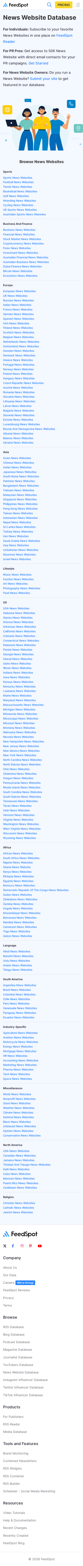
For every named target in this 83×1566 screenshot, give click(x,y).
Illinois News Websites (17, 668)
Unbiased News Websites (19, 1126)
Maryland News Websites (19, 700)
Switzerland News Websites (21, 346)
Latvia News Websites (17, 406)
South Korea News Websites (21, 476)
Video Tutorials (14, 1513)
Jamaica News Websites (19, 1160)
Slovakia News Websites (19, 396)
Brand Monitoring (15, 1453)
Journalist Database (17, 1357)
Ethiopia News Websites (18, 876)
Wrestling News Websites (19, 200)
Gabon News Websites (17, 936)
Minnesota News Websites (20, 713)
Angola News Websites (18, 908)
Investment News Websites (20, 252)
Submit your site (43, 79)
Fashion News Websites (18, 579)
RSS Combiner (13, 1476)
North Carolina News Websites (22, 759)
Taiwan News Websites (18, 513)
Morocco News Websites (19, 885)
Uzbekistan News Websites (20, 549)
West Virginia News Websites (22, 828)
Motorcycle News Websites (20, 1041)
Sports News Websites (17, 177)
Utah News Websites (16, 810)
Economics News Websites (20, 275)
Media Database (15, 1432)
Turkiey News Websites (18, 531)
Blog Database (14, 1334)
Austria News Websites (18, 387)
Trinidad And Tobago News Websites (27, 1164)
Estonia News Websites (18, 419)
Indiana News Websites (18, 672)
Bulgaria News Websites (18, 410)
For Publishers (13, 1417)
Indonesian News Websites (20, 517)
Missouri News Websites (19, 723)
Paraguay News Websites (19, 1012)
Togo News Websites (16, 931)
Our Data (9, 1275)
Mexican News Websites (19, 1178)
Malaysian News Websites (20, 494)
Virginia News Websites (18, 819)
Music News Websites (17, 574)
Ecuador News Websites (18, 1017)
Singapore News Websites (20, 499)
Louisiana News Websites (19, 691)
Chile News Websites (16, 999)
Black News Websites (17, 1121)
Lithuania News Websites (19, 401)
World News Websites (17, 1094)
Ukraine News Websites (18, 442)
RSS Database (13, 1327)
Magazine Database (17, 1349)
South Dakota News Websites (22, 796)
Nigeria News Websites (18, 862)
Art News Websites (15, 583)
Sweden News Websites (18, 350)
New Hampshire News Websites (23, 741)
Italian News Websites (17, 304)
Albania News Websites (18, 433)
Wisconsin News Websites (20, 833)
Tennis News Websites (17, 186)
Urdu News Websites (16, 960)
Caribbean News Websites (20, 1187)
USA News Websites (16, 608)
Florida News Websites (17, 649)
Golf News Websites (16, 196)
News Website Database (21, 1372)
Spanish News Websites (18, 318)
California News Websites (19, 631)
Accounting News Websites (20, 1060)
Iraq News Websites (16, 545)
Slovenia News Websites (19, 415)
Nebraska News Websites (19, 732)
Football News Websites (18, 182)
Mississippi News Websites (20, 718)
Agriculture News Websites (20, 1032)
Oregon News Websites (18, 778)
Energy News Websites (18, 1046)
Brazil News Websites (17, 989)
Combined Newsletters (19, 1461)
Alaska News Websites (18, 617)
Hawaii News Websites (17, 658)
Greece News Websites (18, 360)
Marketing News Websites (20, 1064)
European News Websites (19, 291)
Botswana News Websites (20, 917)
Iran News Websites (16, 536)
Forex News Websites (17, 248)
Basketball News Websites (20, 191)
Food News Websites (16, 592)
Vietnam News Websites (18, 490)
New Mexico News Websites (21, 750)
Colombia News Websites (19, 994)
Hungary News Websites (19, 378)
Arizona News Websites (18, 622)
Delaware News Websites (19, 645)
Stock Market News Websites (22, 239)
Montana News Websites (19, 727)
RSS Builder (11, 1484)
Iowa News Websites (16, 677)
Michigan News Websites (19, 709)
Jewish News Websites (18, 1212)
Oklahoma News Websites (20, 773)
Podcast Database (16, 1342)
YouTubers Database (18, 1365)
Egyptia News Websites (18, 881)
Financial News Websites (19, 234)
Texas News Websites (17, 805)
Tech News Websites (16, 1074)
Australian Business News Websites (26, 262)
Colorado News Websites (19, 636)
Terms (7, 1305)
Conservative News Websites (22, 1135)
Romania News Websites (19, 392)
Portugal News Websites (19, 364)
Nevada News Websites (18, 736)
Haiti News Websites (16, 1169)
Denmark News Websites (19, 355)
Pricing (64, 5)
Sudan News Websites (17, 894)
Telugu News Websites (17, 969)
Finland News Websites (18, 327)
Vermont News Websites (19, 815)
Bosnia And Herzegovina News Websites (29, 428)
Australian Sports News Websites (24, 214)
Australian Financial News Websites (25, 257)
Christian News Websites (19, 1203)
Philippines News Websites (20, 504)
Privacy (8, 1298)
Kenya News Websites (17, 871)
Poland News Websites (18, 373)
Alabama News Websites (19, 613)
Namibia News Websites (18, 922)
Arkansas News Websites (19, 626)
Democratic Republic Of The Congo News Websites (36, 890)
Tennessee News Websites (20, 801)
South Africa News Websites (21, 858)
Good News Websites (17, 1103)
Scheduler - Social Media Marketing (29, 1491)
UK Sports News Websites (20, 209)
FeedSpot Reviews (16, 1290)
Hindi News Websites (16, 951)
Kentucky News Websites (19, 686)
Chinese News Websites (18, 462)
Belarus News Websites (18, 438)
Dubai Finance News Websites (22, 266)
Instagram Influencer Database (25, 1380)
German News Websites (18, 314)
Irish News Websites (16, 323)
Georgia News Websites (18, 654)
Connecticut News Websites (21, 640)
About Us (10, 1267)
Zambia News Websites (18, 904)
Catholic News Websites (18, 1207)
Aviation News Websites (18, 1037)
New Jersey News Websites (21, 746)
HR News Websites (15, 1055)
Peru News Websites (16, 1003)
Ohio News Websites (16, 769)
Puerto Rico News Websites (20, 1183)
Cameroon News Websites (20, 926)
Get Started (38, 63)
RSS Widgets (12, 1468)
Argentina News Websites (19, 985)
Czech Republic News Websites (23, 383)
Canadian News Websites (19, 1155)
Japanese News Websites (19, 472)
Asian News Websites (17, 458)
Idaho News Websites (17, 663)
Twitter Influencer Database (23, 1387)
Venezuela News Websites (20, 1008)
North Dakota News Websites (22, 764)
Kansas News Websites (18, 681)
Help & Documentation (19, 1520)
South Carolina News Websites (22, 792)
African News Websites (18, 853)
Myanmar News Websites (19, 554)
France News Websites (18, 309)
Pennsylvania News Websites (22, 782)
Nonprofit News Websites (19, 1098)
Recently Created (15, 1535)
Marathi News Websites (18, 956)
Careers (18, 1282)
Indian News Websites (17, 467)
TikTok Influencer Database (23, 1395)
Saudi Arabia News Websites (21, 540)
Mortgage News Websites (19, 1051)
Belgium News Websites (18, 337)
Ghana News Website (16, 867)
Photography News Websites (21, 588)
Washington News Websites (21, 824)
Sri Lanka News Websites (19, 526)
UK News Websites (15, 295)
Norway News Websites (18, 369)
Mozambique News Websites (22, 913)
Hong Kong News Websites (20, 508)
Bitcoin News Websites (17, 271)
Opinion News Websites (18, 1130)
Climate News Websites (18, 1112)
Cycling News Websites (18, 205)
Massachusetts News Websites (23, 704)
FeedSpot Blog (14, 1543)
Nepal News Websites (17, 522)
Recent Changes (15, 1528)
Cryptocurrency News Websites (23, 243)
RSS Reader (11, 1424)
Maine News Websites (17, 695)
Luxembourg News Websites (21, 424)
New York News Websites (19, 755)
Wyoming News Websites (19, 838)
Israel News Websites (17, 559)
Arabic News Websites (17, 965)
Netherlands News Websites (21, 341)
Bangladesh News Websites (21, 485)
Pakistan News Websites (19, 481)
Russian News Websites (18, 300)
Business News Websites (19, 229)
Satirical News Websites (18, 1117)
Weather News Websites (19, 1107)
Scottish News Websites (18, 332)
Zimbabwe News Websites (20, 899)
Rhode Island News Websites (22, 787)
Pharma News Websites (18, 1069)
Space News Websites (17, 1078)
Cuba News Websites (17, 1173)
